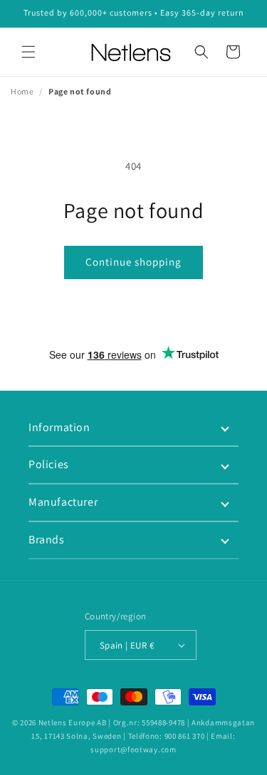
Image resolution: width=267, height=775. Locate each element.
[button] (28, 51)
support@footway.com (133, 749)
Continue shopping (133, 262)
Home (22, 91)
